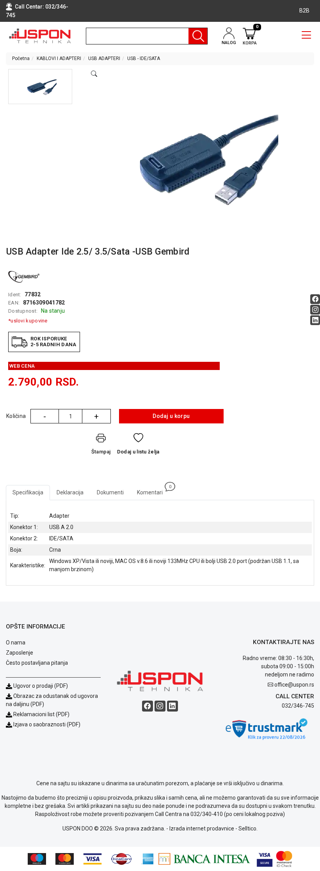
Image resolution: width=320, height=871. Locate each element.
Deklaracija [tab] (70, 492)
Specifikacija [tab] (27, 492)
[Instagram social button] (315, 310)
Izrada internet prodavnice (201, 828)
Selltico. (248, 828)
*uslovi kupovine (28, 321)
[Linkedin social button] (315, 320)
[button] (40, 86)
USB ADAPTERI (104, 58)
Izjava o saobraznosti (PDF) (46, 724)
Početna (21, 58)
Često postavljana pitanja (37, 663)
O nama (15, 642)
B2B (304, 10)
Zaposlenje (19, 653)
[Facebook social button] (315, 299)
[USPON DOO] (40, 36)
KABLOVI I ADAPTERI (59, 58)
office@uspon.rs (294, 685)
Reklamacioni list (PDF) (40, 714)
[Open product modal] (94, 74)
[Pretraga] (197, 36)
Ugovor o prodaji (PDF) (40, 686)
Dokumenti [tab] (110, 492)
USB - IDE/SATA (143, 58)
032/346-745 (298, 706)
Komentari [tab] (153, 490)
